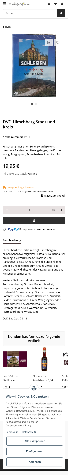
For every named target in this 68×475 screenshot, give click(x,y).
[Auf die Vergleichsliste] (49, 42)
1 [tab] (32, 104)
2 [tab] (36, 104)
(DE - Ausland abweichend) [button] (41, 191)
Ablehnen (35, 461)
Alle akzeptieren (34, 441)
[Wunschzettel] (55, 3)
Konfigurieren (34, 451)
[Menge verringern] (7, 210)
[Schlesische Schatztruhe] (19, 4)
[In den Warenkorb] (34, 221)
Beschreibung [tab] (12, 240)
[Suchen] (61, 13)
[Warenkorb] (62, 3)
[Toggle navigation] (4, 2)
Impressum (12, 431)
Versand (32, 173)
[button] (49, 3)
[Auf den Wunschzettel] (58, 42)
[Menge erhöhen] (61, 210)
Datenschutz (29, 431)
